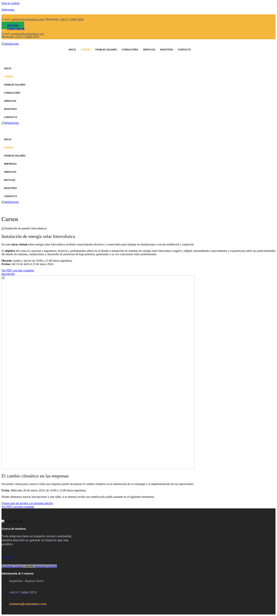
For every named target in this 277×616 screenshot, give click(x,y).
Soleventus (8, 9)
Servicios (149, 49)
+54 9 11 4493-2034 (71, 19)
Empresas (10, 163)
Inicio (72, 49)
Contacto (184, 49)
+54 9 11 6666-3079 (27, 36)
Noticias (9, 180)
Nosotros (166, 49)
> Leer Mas (7, 556)
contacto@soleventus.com (27, 19)
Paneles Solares (106, 49)
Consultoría (130, 49)
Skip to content (10, 3)
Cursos (85, 49)
